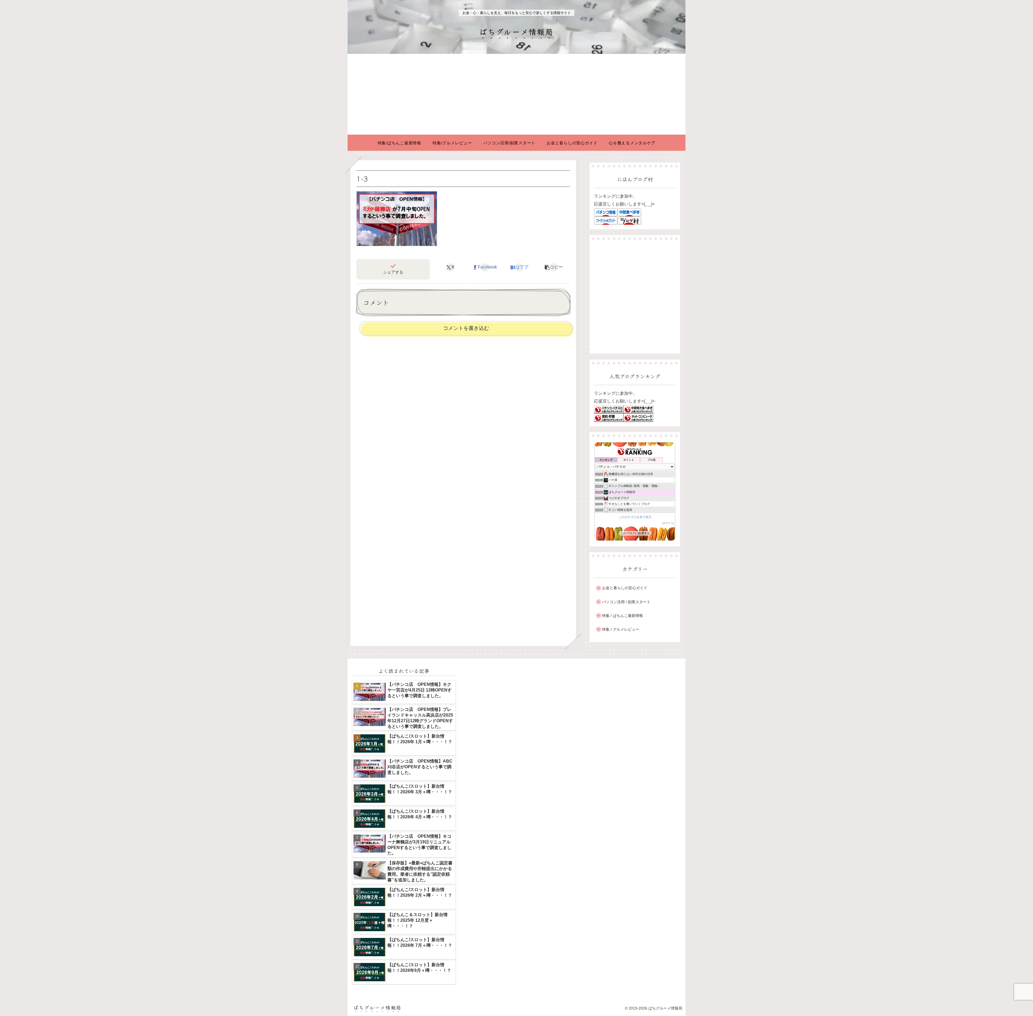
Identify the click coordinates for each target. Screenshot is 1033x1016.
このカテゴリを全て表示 (635, 517)
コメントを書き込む (466, 328)
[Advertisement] (516, 94)
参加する (668, 523)
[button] (553, 267)
